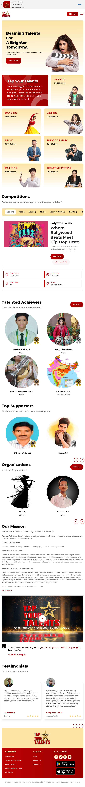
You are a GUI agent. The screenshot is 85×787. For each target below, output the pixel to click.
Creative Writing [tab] (57, 212)
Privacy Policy (10, 764)
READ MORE (7, 591)
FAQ (35, 756)
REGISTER (57, 256)
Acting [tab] (22, 212)
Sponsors (36, 764)
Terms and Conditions (13, 760)
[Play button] (42, 618)
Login (74, 14)
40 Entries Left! (61, 262)
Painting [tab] (73, 212)
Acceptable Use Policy (13, 768)
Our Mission (9, 756)
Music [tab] (42, 212)
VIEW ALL (76, 304)
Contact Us (37, 760)
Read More (13, 60)
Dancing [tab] (10, 212)
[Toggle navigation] (81, 14)
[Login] (21, 329)
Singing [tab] (32, 212)
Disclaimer (9, 772)
